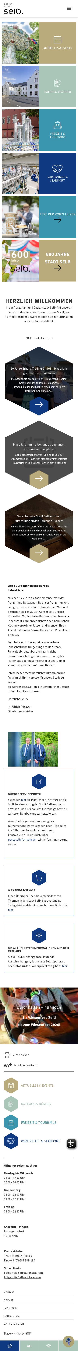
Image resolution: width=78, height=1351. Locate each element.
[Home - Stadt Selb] (9, 1345)
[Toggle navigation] (69, 8)
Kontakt (9, 1292)
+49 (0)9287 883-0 (21, 1256)
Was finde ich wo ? (21, 890)
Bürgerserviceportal (25, 794)
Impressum (10, 1308)
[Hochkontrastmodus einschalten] (48, 1345)
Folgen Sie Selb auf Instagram (23, 1272)
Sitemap (9, 1300)
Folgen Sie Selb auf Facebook (22, 1277)
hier (24, 800)
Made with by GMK (17, 1333)
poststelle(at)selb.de (22, 839)
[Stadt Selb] (13, 8)
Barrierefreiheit (14, 1323)
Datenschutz (12, 1316)
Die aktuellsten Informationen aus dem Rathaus (38, 949)
